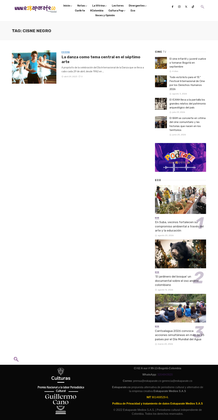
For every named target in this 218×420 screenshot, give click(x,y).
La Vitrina (98, 5)
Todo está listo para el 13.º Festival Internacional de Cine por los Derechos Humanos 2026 (187, 83)
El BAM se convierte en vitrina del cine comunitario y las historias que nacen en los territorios (187, 124)
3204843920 (165, 374)
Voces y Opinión (105, 15)
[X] (186, 6)
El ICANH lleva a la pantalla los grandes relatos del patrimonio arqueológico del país (187, 103)
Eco (133, 10)
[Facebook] (172, 6)
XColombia (96, 10)
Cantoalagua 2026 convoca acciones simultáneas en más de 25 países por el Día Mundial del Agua (179, 335)
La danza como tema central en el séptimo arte (100, 59)
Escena (65, 52)
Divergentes (137, 5)
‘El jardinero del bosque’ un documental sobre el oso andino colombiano (177, 281)
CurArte (80, 10)
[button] (202, 4)
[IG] (179, 6)
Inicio (66, 5)
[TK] (193, 6)
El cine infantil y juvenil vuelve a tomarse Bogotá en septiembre (187, 62)
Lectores (118, 5)
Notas (81, 5)
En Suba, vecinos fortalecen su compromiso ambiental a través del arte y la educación (179, 226)
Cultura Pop (115, 10)
